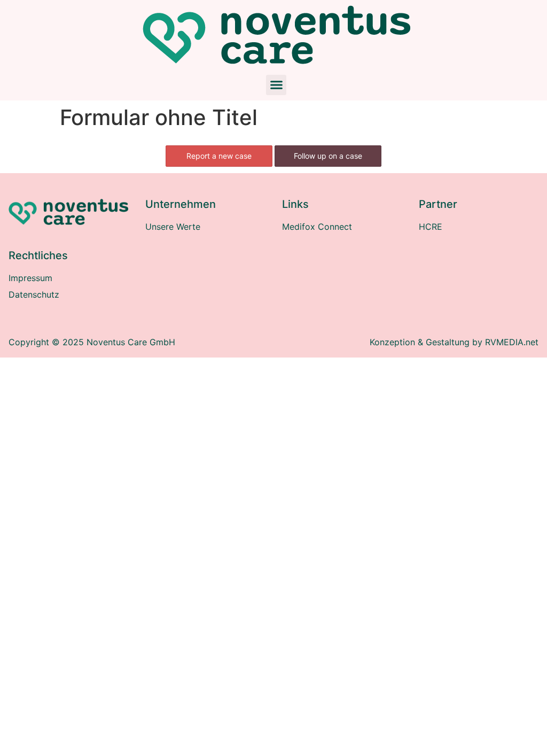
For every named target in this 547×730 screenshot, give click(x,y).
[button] (276, 85)
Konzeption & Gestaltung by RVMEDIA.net (454, 342)
